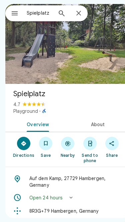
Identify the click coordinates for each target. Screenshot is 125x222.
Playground (25, 111)
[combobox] (39, 13)
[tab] (37, 124)
